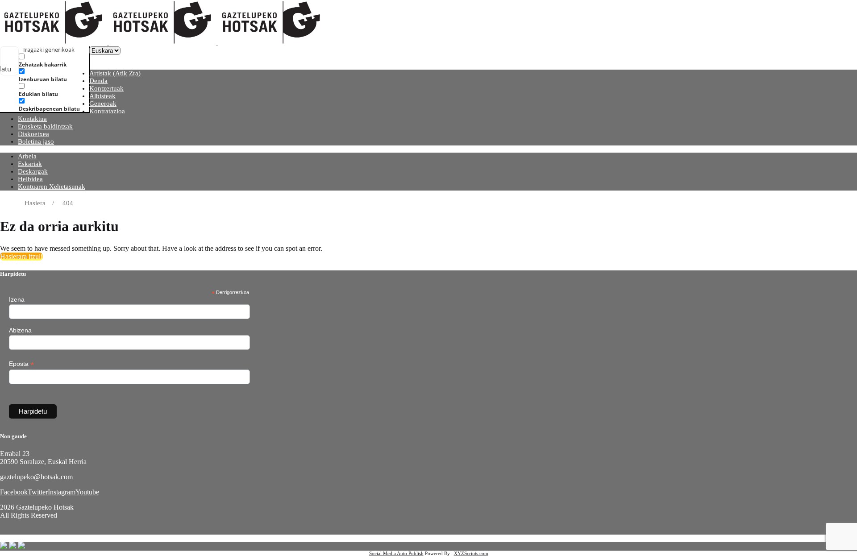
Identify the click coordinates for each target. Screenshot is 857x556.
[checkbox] (63, 60)
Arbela (27, 156)
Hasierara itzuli (21, 256)
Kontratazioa (107, 111)
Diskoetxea (33, 133)
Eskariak (30, 163)
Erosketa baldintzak (45, 126)
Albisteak (102, 96)
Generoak (102, 103)
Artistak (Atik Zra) (115, 73)
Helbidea (30, 179)
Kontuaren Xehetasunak (51, 186)
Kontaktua (32, 118)
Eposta (21, 364)
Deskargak (33, 171)
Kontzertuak (106, 88)
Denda (98, 80)
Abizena (20, 330)
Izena (17, 299)
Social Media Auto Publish (396, 553)
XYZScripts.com (471, 553)
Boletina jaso (36, 141)
